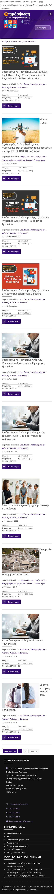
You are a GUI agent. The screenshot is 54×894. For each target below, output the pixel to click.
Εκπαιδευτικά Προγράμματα (18, 840)
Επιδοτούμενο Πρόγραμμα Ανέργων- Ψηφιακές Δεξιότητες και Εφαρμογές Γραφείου (23, 363)
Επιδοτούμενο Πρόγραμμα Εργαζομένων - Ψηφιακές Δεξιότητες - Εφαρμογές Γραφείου (25, 221)
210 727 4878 (14, 809)
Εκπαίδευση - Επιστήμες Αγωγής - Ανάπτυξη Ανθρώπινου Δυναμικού (24, 864)
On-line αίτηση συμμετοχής (18, 846)
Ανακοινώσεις (12, 843)
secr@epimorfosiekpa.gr (19, 804)
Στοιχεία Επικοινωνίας (16, 853)
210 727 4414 (14, 817)
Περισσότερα (13, 106)
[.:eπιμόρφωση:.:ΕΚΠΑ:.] (16, 14)
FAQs (9, 837)
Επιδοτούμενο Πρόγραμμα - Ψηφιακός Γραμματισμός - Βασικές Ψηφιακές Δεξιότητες (23, 436)
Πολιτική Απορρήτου (15, 849)
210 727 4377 (14, 813)
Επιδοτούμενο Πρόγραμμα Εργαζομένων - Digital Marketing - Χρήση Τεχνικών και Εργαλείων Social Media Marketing (25, 75)
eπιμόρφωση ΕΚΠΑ (14, 833)
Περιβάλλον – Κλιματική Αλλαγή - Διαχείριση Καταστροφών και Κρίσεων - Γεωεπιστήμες (24, 871)
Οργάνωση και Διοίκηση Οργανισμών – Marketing (26, 876)
